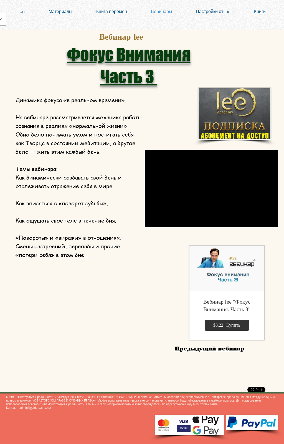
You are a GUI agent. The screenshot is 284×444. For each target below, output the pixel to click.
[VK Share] (102, 266)
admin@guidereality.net (35, 408)
